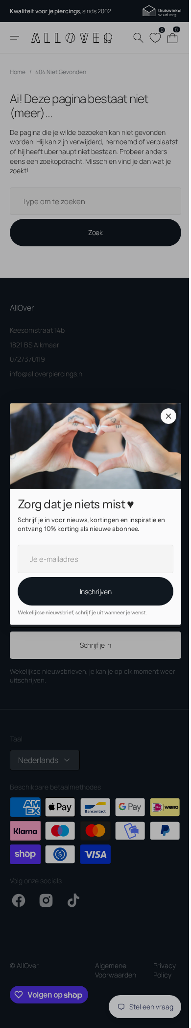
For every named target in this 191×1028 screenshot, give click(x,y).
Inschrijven (92, 591)
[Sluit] (165, 416)
